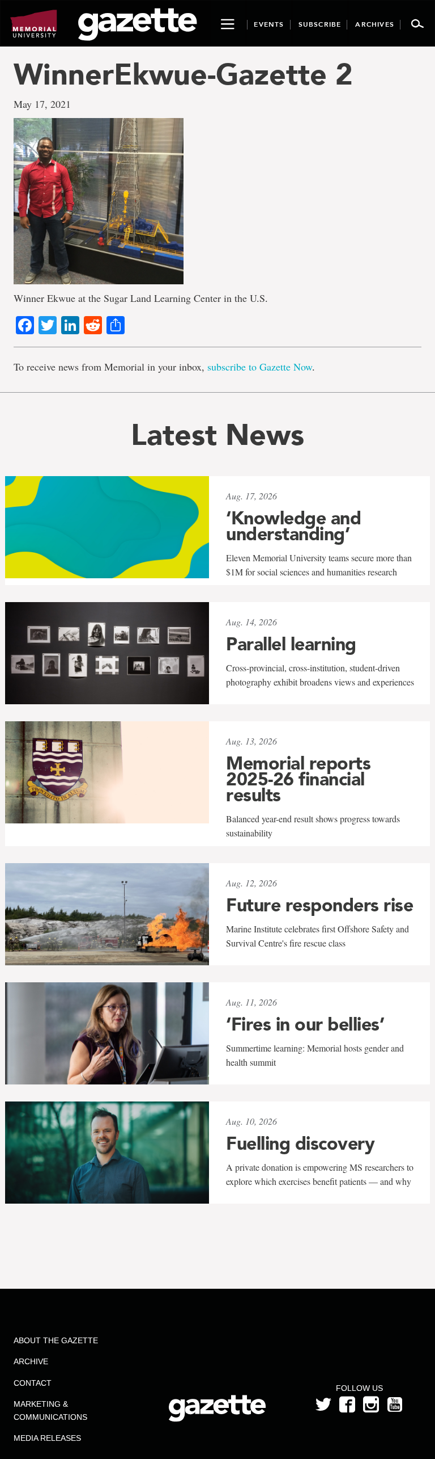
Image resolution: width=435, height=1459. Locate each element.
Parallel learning (291, 644)
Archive (31, 1361)
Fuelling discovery (300, 1143)
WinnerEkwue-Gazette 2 (183, 74)
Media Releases (47, 1438)
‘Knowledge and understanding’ (293, 526)
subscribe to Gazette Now (259, 366)
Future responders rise (319, 905)
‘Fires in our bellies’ (305, 1024)
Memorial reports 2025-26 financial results (298, 779)
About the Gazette (56, 1340)
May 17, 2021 (42, 104)
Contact (33, 1382)
